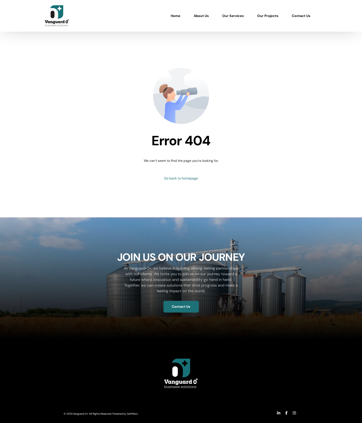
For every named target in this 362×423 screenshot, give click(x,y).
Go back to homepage (181, 178)
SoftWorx (132, 413)
